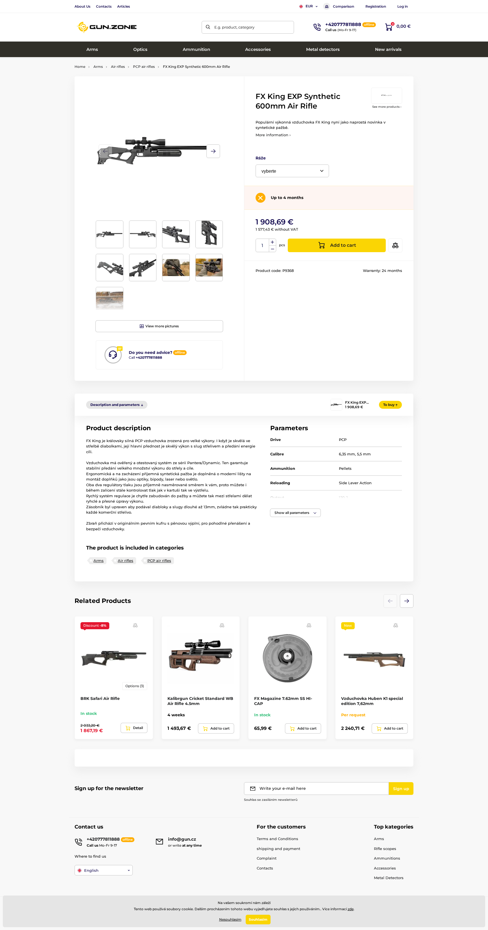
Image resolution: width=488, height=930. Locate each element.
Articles (123, 6)
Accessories (385, 868)
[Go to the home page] (107, 27)
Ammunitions (387, 858)
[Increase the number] (272, 242)
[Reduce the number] (272, 248)
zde (351, 909)
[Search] (208, 27)
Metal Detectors (389, 877)
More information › (273, 135)
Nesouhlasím (230, 919)
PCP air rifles (144, 66)
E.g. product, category (234, 27)
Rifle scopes (385, 848)
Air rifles (118, 66)
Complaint (266, 858)
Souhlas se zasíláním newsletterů (270, 800)
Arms (98, 66)
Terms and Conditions (277, 838)
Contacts (104, 6)
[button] (213, 151)
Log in (402, 6)
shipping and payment (278, 848)
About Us (82, 6)
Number (262, 245)
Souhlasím (258, 919)
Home (80, 66)
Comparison (343, 6)
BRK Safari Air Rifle (100, 698)
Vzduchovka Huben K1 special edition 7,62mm (372, 701)
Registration (375, 6)
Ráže (261, 158)
